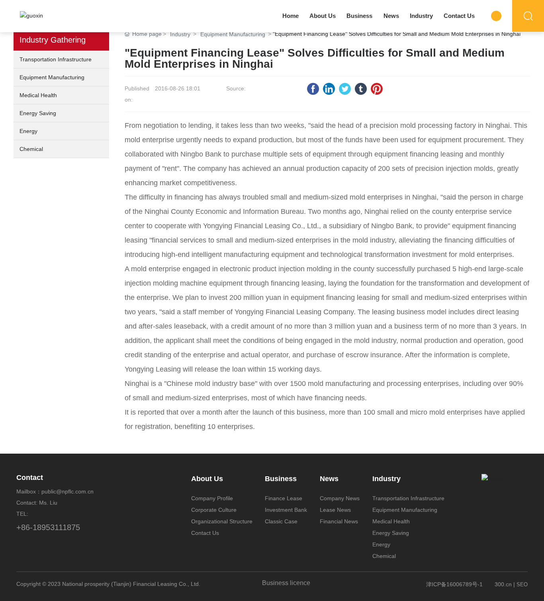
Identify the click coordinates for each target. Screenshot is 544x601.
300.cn (503, 584)
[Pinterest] (377, 89)
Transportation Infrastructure (56, 59)
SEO (522, 584)
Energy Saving (38, 113)
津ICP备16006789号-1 (454, 584)
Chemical (31, 149)
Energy (28, 131)
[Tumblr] (361, 89)
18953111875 (56, 527)
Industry (180, 34)
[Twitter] (345, 89)
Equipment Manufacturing (52, 77)
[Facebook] (313, 89)
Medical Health (38, 95)
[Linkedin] (329, 89)
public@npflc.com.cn (67, 491)
